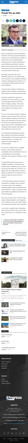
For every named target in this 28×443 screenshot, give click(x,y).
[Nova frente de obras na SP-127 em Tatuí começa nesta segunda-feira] (5, 318)
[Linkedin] (20, 20)
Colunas (6, 7)
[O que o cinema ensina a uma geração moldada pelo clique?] (5, 245)
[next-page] (5, 265)
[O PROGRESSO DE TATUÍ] (14, 2)
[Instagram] (8, 433)
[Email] (23, 20)
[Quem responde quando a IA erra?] (5, 252)
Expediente (4, 368)
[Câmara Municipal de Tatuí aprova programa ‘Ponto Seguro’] (5, 304)
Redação (5, 15)
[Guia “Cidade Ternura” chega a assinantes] (14, 282)
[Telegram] (14, 20)
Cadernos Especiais (5, 383)
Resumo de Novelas (6, 334)
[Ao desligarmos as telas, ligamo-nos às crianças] (5, 259)
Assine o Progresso (5, 361)
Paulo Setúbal (4, 381)
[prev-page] (2, 265)
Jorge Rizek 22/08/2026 (8, 347)
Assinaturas (9, 438)
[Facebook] (7, 20)
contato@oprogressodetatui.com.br (16, 423)
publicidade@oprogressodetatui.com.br (17, 417)
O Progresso (3, 349)
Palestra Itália (5, 341)
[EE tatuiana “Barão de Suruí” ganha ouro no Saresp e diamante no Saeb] (5, 325)
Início (2, 7)
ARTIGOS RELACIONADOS (8, 240)
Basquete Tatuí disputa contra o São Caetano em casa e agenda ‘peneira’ (20, 234)
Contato (4, 438)
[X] (17, 20)
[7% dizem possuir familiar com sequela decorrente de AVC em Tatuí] (5, 311)
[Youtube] (23, 433)
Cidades (3, 287)
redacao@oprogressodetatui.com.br (16, 414)
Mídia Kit (12, 440)
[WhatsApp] (10, 20)
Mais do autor (19, 240)
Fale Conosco (4, 363)
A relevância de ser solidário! (5, 233)
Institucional (4, 366)
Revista (3, 379)
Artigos (11, 7)
